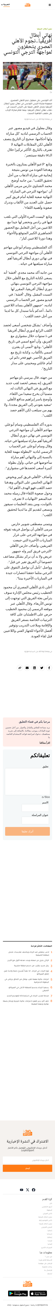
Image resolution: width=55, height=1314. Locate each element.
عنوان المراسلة (40, 815)
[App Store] (38, 1293)
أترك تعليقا (27, 831)
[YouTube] (21, 1189)
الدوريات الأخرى (46, 1247)
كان (50, 1203)
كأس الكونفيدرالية (45, 1220)
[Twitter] (27, 1189)
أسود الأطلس (47, 1207)
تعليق (45, 766)
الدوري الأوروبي (46, 1227)
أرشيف (49, 1274)
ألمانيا (50, 1244)
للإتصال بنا (48, 1270)
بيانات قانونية (47, 1267)
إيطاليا (49, 1237)
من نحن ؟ (48, 1257)
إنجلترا (50, 1230)
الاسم (45, 802)
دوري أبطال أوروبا (45, 1224)
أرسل (27, 1168)
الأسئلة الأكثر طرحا (45, 1260)
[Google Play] (18, 1293)
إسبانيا (49, 1234)
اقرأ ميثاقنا (45, 742)
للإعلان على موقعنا (45, 1263)
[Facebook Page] (33, 1189)
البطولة (49, 1210)
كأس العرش (47, 1213)
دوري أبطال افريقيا (44, 29)
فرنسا (50, 1241)
